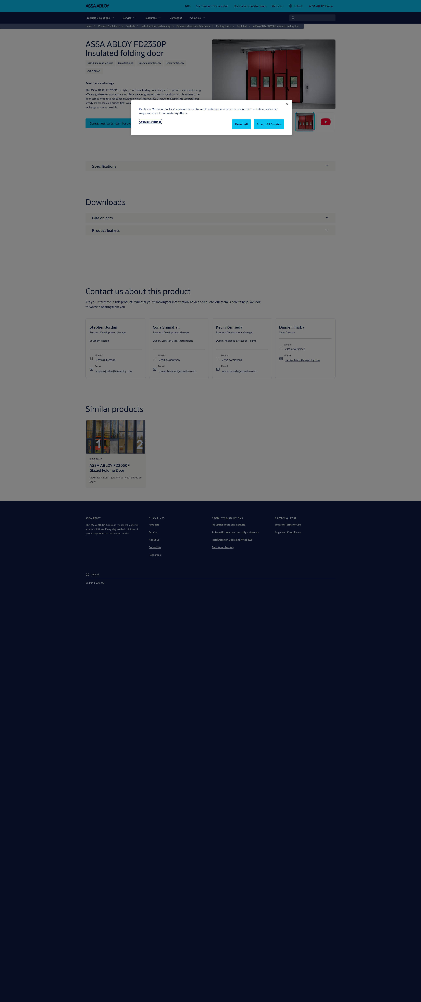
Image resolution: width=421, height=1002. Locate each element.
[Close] (287, 104)
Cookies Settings (150, 121)
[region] (211, 117)
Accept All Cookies (269, 124)
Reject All (241, 124)
